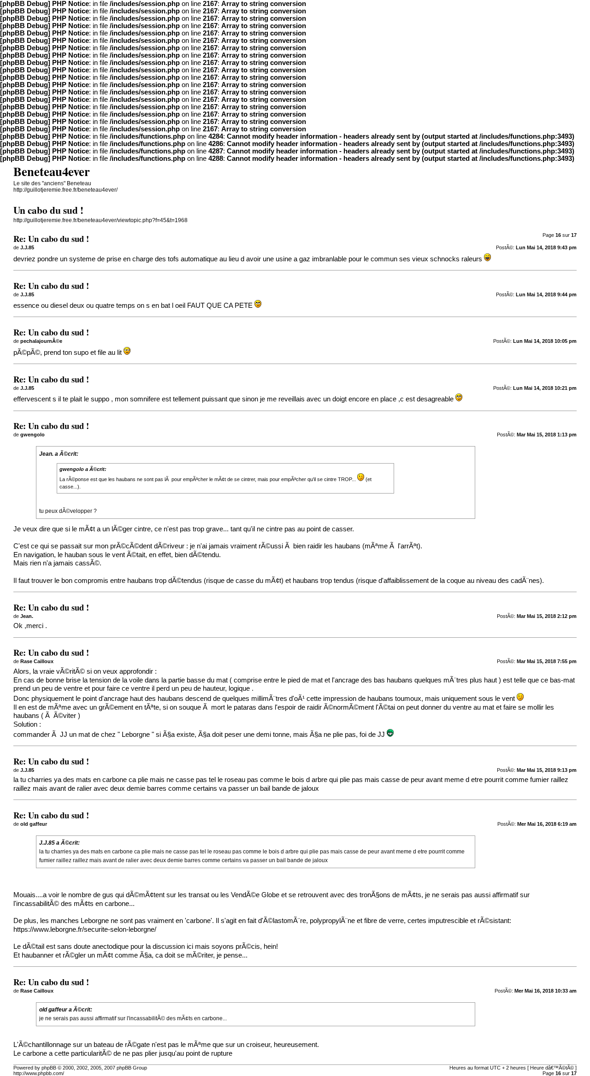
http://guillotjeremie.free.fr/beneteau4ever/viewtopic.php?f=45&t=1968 (100, 220)
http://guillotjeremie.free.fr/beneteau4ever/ (65, 190)
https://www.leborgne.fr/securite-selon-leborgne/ (84, 929)
